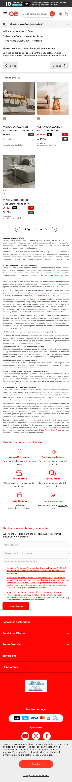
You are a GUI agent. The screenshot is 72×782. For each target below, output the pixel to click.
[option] (36, 3)
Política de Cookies (42, 755)
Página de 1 (34, 229)
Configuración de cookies (36, 775)
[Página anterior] (17, 229)
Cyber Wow (44, 430)
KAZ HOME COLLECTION (17, 40)
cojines (51, 275)
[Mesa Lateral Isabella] (53, 113)
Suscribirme (16, 606)
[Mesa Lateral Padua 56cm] (19, 186)
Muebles (19, 31)
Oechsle (38, 40)
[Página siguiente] (54, 229)
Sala (30, 31)
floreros (41, 295)
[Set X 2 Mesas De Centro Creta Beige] (19, 113)
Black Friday (56, 430)
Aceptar (36, 764)
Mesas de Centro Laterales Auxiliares (24, 36)
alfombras (59, 275)
